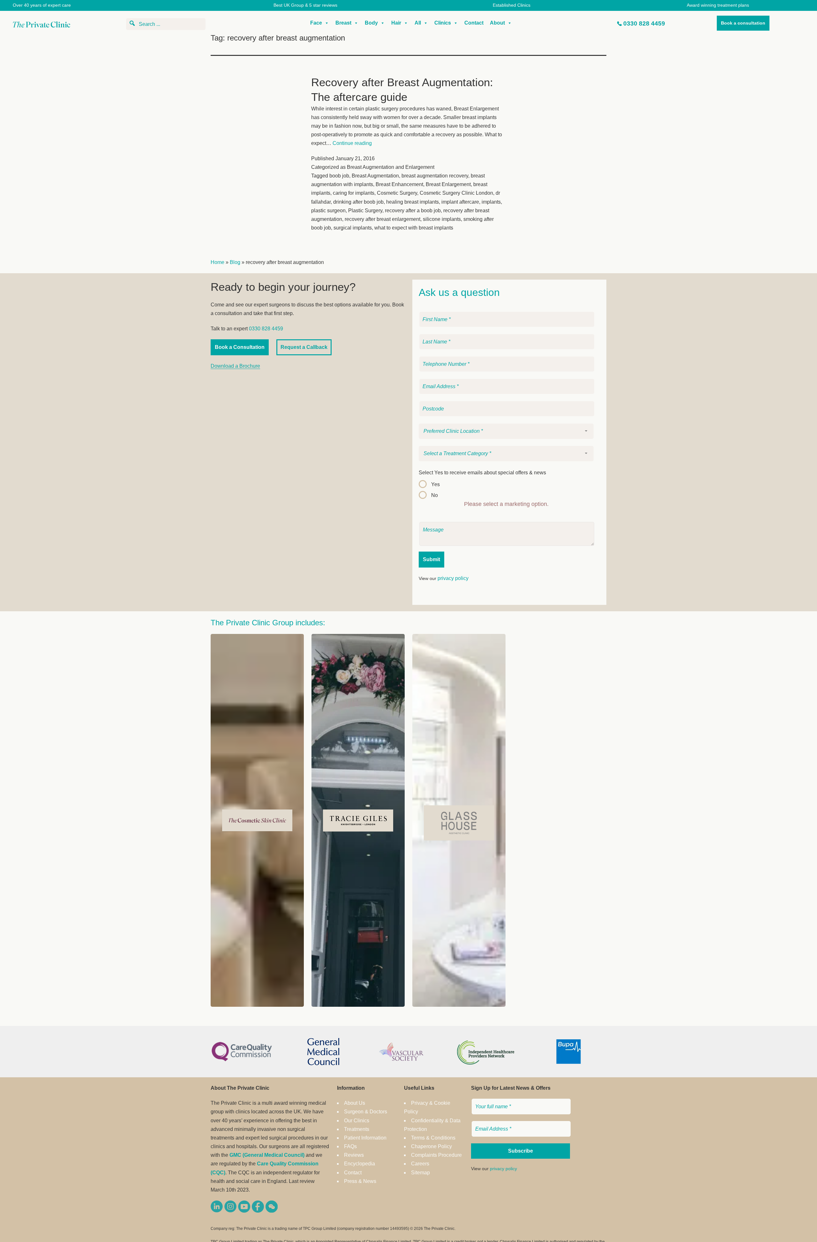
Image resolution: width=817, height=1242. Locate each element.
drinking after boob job (358, 202)
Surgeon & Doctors (365, 1111)
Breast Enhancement (399, 184)
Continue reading (352, 143)
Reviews (354, 1155)
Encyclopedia (359, 1163)
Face (316, 23)
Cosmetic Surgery (397, 193)
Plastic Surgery (365, 210)
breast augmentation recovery (434, 175)
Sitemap (420, 1172)
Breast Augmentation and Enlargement (390, 167)
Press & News (360, 1181)
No (434, 495)
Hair (396, 23)
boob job (339, 175)
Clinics (442, 23)
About (497, 23)
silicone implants (442, 219)
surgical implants (353, 227)
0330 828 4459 (644, 23)
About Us (354, 1103)
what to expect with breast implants (413, 227)
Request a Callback (304, 347)
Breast (343, 23)
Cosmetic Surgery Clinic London (456, 193)
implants (491, 202)
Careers (420, 1163)
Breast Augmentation (375, 175)
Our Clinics (356, 1120)
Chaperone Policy (431, 1146)
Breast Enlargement (448, 184)
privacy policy (453, 578)
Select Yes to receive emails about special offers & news (482, 472)
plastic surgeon (328, 210)
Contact (473, 23)
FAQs (350, 1146)
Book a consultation (743, 23)
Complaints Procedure (436, 1155)
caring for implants (353, 193)
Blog (235, 262)
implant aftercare (460, 202)
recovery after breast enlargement (382, 219)
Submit (431, 559)
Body (371, 23)
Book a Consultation (240, 347)
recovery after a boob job (413, 210)
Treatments (356, 1129)
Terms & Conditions (433, 1137)
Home (217, 262)
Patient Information (365, 1137)
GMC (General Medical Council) (266, 1155)
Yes (435, 484)
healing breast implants (412, 202)
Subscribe (520, 1151)
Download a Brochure (235, 366)
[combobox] (506, 431)
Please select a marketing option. (506, 504)
